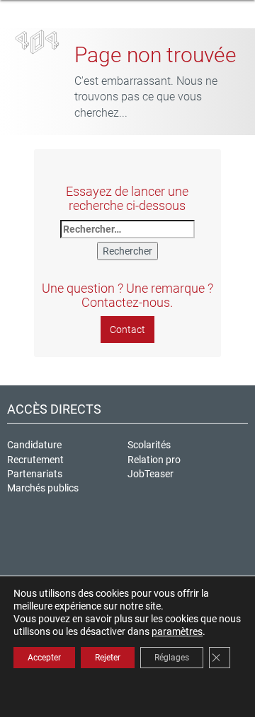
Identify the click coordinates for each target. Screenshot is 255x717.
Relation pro (154, 459)
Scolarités (149, 444)
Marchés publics (43, 488)
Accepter (44, 658)
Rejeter (107, 658)
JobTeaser (151, 473)
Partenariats (34, 473)
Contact (127, 329)
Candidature (34, 444)
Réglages (171, 658)
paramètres (177, 631)
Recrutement (35, 459)
